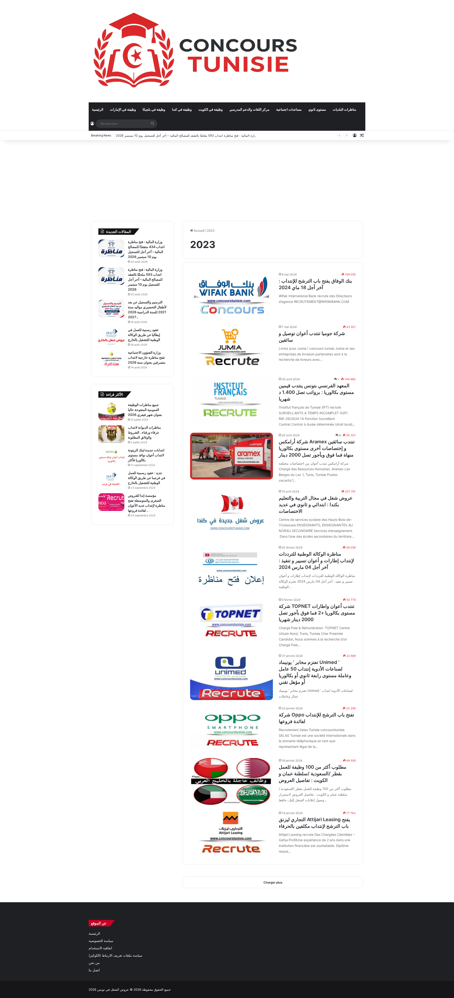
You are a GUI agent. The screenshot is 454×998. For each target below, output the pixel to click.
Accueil (199, 230)
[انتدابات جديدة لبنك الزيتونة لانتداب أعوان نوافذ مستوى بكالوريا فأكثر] (111, 457)
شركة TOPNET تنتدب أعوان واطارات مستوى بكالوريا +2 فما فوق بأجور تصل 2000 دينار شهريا (317, 612)
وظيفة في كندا (182, 109)
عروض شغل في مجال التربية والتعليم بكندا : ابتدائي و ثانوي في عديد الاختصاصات (316, 504)
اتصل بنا (94, 970)
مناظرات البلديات (344, 109)
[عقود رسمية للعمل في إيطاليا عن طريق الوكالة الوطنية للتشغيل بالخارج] (111, 336)
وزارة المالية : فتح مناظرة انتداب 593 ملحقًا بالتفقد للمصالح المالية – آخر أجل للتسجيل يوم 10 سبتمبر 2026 (186, 135)
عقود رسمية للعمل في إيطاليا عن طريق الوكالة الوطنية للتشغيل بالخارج (144, 335)
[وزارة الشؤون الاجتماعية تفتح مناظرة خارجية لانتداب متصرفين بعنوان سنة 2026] (111, 359)
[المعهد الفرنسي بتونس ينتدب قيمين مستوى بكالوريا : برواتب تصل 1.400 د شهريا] (231, 400)
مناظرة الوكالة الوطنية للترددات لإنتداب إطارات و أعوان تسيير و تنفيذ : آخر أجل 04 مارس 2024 (316, 560)
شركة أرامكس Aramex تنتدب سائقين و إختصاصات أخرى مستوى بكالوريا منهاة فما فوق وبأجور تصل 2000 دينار (317, 448)
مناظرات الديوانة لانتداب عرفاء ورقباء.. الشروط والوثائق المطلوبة (144, 432)
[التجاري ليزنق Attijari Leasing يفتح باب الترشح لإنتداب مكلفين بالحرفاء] (231, 834)
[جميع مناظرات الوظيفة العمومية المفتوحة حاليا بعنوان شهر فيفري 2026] (111, 411)
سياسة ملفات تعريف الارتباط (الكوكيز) (115, 955)
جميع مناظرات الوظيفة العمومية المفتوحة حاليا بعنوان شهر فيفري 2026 (145, 410)
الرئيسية (97, 109)
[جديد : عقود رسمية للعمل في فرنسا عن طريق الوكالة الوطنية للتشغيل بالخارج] (111, 479)
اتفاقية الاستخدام (100, 948)
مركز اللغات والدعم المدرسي (249, 109)
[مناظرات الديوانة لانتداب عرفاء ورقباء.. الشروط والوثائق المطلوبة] (111, 434)
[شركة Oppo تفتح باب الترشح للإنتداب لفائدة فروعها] (231, 729)
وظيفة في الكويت (210, 109)
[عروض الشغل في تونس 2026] (196, 51)
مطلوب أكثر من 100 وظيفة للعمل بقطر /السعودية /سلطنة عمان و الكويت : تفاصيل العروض (312, 773)
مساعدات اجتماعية (289, 109)
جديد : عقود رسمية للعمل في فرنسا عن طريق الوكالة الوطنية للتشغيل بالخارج (146, 478)
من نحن (94, 963)
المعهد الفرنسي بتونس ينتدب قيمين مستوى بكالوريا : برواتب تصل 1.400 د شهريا (316, 392)
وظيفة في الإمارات (123, 109)
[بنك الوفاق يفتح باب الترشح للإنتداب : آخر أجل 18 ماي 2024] (231, 295)
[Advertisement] (227, 178)
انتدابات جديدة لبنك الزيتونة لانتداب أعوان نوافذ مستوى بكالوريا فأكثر (146, 455)
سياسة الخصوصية (101, 941)
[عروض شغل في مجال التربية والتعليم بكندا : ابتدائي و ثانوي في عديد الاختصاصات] (231, 512)
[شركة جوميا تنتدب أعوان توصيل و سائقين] (231, 347)
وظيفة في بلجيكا (154, 109)
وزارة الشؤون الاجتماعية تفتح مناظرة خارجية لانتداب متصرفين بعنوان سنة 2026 (147, 357)
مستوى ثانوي (317, 109)
